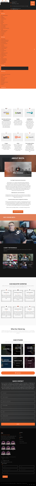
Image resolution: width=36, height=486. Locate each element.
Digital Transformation (4, 30)
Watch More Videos (28, 271)
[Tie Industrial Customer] (10, 257)
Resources (3, 71)
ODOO (20, 435)
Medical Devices (3, 54)
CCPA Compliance (3, 31)
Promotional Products (4, 47)
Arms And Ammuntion (4, 43)
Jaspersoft (2, 22)
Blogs (2, 76)
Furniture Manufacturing (4, 41)
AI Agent (6, 143)
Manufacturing (6, 292)
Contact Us (3, 87)
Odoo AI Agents (3, 25)
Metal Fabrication (3, 42)
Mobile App (2, 32)
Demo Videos (3, 78)
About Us (2, 67)
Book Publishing (3, 61)
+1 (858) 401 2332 (5, 460)
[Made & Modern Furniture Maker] (26, 257)
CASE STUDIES (21, 441)
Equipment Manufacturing (4, 40)
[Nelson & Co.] (18, 232)
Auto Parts (2, 49)
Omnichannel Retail (4, 58)
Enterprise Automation (4, 24)
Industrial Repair (3, 62)
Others (2, 57)
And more (2, 44)
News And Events (4, 68)
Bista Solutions (13, 483)
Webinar (2, 84)
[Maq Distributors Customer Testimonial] (26, 265)
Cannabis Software (3, 48)
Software (3, 13)
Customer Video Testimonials (5, 74)
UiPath (2, 29)
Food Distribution (3, 50)
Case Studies (3, 75)
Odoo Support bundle (4, 82)
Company (3, 65)
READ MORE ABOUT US (18, 211)
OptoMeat (2, 17)
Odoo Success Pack (4, 77)
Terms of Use (24, 483)
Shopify (2, 35)
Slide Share (3, 83)
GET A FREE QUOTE (32, 3)
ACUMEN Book (29, 119)
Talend (2, 23)
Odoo (2, 16)
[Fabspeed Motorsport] (10, 265)
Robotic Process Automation (5, 28)
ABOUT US (21, 439)
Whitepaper (3, 79)
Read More (18, 373)
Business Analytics (3, 18)
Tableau (2, 21)
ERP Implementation (4, 15)
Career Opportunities (4, 69)
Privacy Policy (19, 483)
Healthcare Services (4, 55)
